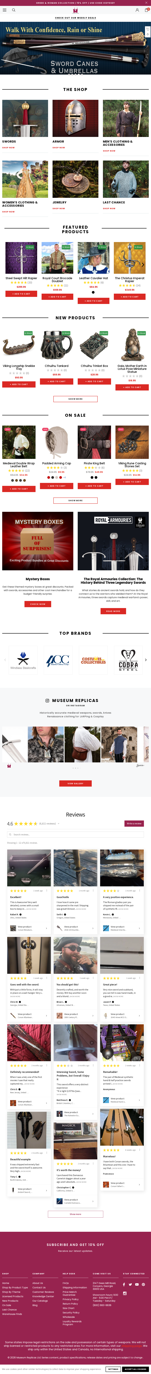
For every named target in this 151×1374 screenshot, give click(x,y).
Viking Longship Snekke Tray (19, 367)
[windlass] (23, 660)
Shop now (8, 148)
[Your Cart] (146, 10)
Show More (75, 399)
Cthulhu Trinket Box (94, 366)
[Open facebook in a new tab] (124, 1284)
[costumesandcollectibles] (93, 660)
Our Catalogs (40, 1301)
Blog (34, 1305)
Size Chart (68, 1308)
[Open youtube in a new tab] (137, 1284)
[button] (23, 744)
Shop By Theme (11, 1292)
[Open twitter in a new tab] (130, 1284)
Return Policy (70, 1303)
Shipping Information (75, 1287)
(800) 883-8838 (102, 1305)
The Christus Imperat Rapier (130, 279)
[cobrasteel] (128, 660)
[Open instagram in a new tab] (125, 1293)
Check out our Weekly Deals (75, 17)
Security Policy (71, 1312)
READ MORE (113, 611)
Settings (113, 1369)
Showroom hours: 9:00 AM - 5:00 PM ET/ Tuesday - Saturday (105, 1298)
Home (5, 1283)
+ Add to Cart (21, 293)
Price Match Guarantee (70, 1293)
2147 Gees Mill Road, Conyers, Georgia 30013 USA (104, 1286)
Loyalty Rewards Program (72, 1323)
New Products (10, 1301)
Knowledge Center (43, 1296)
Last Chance (9, 1309)
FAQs (66, 1283)
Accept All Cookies (135, 1369)
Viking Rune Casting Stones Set (132, 464)
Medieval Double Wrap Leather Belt (19, 464)
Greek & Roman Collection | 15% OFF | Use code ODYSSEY (75, 2)
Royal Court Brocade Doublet (57, 279)
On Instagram (75, 705)
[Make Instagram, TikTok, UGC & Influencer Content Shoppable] (140, 766)
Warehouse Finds (12, 1314)
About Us (37, 1283)
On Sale (6, 1305)
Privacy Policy (71, 1299)
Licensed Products (12, 1296)
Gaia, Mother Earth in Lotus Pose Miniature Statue (132, 369)
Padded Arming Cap (56, 463)
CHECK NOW (37, 604)
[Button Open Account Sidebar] (137, 10)
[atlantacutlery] (58, 660)
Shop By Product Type (15, 1287)
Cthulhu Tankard (56, 366)
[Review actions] (47, 890)
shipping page (132, 1346)
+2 (64, 477)
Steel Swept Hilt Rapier (21, 278)
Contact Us (39, 1287)
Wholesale (69, 1317)
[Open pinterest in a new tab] (143, 1284)
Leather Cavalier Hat (93, 278)
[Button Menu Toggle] (4, 10)
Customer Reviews (43, 1292)
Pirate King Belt (94, 463)
